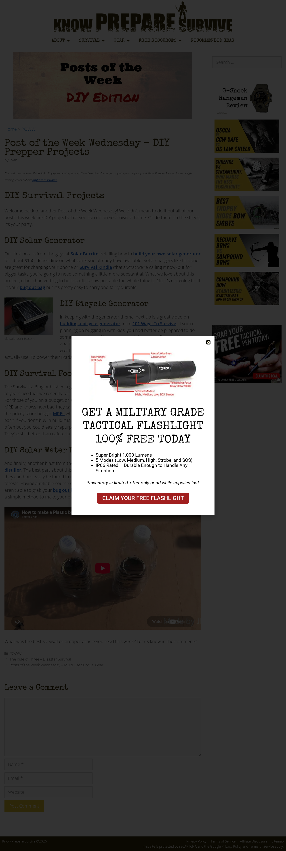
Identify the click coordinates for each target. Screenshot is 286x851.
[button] (208, 342)
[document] (143, 425)
